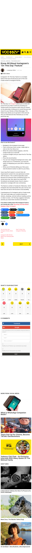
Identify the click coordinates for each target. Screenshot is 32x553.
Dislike (22, 299)
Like (4, 313)
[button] (25, 52)
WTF (28, 313)
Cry (3, 299)
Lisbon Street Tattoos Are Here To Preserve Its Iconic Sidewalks (16, 491)
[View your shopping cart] (22, 52)
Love (12, 313)
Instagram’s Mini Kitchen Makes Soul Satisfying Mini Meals (7, 236)
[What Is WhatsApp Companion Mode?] (16, 403)
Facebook (17, 323)
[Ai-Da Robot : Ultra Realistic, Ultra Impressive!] (16, 533)
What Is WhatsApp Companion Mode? (13, 413)
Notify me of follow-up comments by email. (14, 346)
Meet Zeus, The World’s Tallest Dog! (12, 519)
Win (20, 313)
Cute (9, 299)
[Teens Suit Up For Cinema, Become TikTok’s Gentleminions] (16, 425)
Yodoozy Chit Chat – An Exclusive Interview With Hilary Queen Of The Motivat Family (15, 458)
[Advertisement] (16, 24)
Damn (16, 299)
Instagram (13, 104)
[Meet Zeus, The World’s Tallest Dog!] (16, 506)
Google (17, 327)
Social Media (5, 61)
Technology (15, 61)
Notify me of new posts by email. (11, 350)
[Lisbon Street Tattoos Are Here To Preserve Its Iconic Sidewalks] (16, 477)
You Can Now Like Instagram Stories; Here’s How (7, 231)
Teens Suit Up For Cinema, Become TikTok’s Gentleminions (15, 435)
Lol (28, 299)
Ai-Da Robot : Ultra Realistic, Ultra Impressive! (15, 546)
